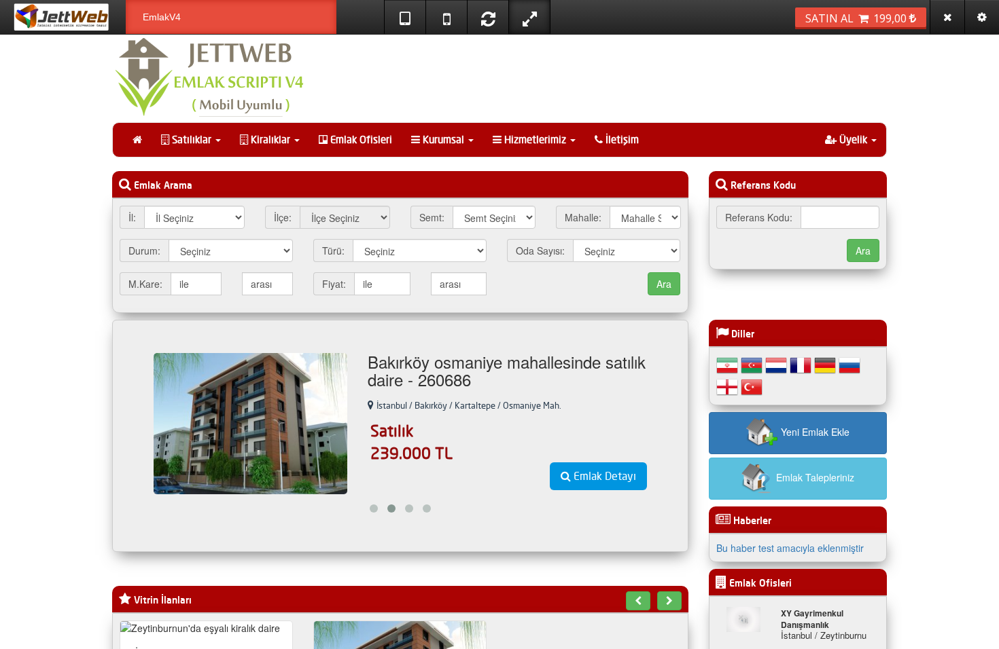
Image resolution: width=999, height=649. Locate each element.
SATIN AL (857, 18)
